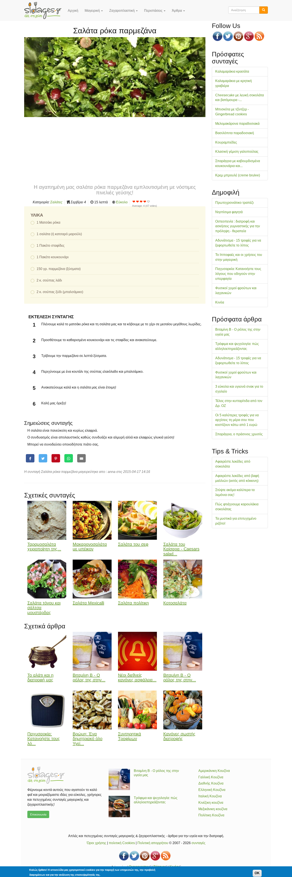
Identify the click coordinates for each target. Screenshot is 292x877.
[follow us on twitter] (228, 36)
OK (257, 873)
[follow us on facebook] (217, 36)
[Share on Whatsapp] (68, 458)
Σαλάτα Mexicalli (88, 603)
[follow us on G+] (249, 36)
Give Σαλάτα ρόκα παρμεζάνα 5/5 (148, 201)
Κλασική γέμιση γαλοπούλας (236, 151)
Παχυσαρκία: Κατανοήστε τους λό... (43, 739)
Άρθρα (177, 10)
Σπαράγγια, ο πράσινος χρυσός (239, 434)
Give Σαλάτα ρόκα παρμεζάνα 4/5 (145, 201)
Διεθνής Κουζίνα (210, 783)
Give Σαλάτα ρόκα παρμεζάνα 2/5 (137, 201)
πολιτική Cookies (122, 843)
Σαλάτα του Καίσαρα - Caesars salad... (181, 549)
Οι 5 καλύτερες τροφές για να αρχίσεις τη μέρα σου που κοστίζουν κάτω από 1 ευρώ (237, 420)
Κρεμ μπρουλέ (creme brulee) (237, 175)
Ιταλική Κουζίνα (210, 796)
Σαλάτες (56, 202)
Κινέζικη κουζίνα (210, 802)
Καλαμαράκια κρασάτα (232, 71)
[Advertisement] (114, 150)
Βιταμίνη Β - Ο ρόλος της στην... (89, 677)
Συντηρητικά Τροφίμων (129, 736)
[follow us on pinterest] (238, 36)
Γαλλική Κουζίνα (210, 777)
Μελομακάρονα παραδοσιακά (237, 123)
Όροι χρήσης (96, 843)
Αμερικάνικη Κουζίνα (214, 771)
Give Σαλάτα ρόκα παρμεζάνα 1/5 (134, 201)
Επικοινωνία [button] (38, 814)
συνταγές (198, 843)
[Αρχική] (44, 10)
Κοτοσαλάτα (175, 603)
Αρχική (73, 10)
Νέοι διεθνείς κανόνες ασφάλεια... (137, 677)
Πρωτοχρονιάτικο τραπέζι (234, 202)
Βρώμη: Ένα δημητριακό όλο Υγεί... (87, 739)
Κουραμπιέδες (226, 142)
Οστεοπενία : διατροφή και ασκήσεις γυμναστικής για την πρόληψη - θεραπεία (237, 226)
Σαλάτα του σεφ (133, 544)
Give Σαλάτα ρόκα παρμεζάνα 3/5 (141, 201)
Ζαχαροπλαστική (122, 10)
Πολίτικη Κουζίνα (211, 815)
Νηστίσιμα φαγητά (229, 212)
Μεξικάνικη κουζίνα (212, 809)
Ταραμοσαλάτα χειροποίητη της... (44, 546)
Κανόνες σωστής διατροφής (179, 736)
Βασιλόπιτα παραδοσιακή (234, 133)
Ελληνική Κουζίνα (211, 790)
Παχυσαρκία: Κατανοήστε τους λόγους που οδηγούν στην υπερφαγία (238, 273)
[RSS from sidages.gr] (259, 36)
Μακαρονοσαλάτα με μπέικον (90, 546)
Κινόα (219, 302)
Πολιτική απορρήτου (152, 843)
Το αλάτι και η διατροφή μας (40, 677)
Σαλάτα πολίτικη (133, 603)
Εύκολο (122, 202)
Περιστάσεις (153, 10)
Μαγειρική (93, 10)
